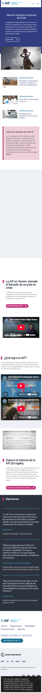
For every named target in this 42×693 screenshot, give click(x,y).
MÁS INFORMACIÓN (15, 306)
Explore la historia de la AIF (18, 487)
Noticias (21, 629)
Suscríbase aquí (11, 640)
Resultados (30, 626)
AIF (7, 661)
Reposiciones (16, 626)
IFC (12, 661)
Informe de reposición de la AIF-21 (19, 132)
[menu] (38, 4)
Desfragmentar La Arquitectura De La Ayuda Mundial (28, 116)
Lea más (10, 39)
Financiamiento (8, 629)
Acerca (4, 626)
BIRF (2, 661)
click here (29, 689)
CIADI (24, 661)
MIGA (17, 661)
